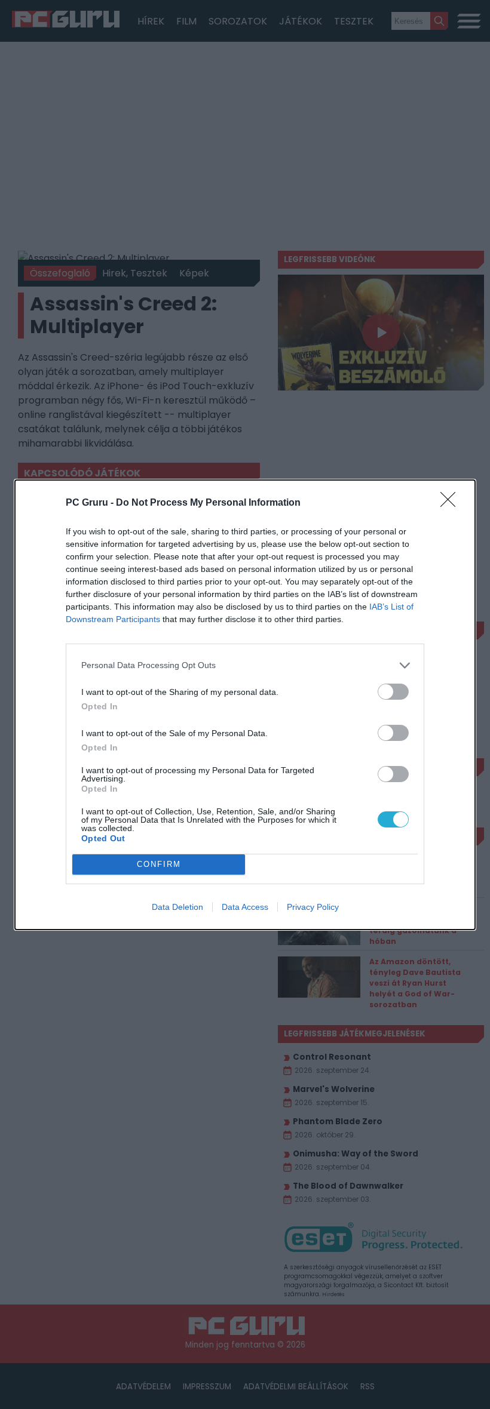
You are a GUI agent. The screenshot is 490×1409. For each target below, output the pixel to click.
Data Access (245, 907)
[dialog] (245, 705)
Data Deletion (177, 907)
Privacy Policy (313, 907)
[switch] (393, 692)
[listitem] (245, 665)
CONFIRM (159, 864)
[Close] (451, 503)
